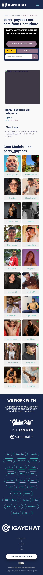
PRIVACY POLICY (21, 571)
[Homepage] (21, 527)
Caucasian (20, 454)
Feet (18, 507)
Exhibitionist (31, 507)
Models (21, 544)
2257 (35, 571)
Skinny (10, 467)
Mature (34, 480)
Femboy (9, 461)
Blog (21, 549)
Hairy (9, 507)
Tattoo (21, 467)
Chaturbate (14, 120)
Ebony (32, 487)
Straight (34, 461)
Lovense (21, 461)
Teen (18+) (10, 480)
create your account (21, 44)
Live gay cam (21, 538)
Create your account (21, 556)
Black (33, 474)
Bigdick (25, 500)
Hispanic (33, 454)
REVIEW (30, 571)
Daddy (15, 493)
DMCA (12, 571)
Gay (8, 454)
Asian (10, 487)
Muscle (33, 467)
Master (11, 474)
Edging (16, 513)
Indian (22, 474)
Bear (36, 500)
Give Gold (10, 51)
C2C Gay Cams (11, 500)
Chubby (27, 493)
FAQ (7, 571)
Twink (22, 480)
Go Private (27, 51)
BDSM (27, 513)
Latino (21, 487)
